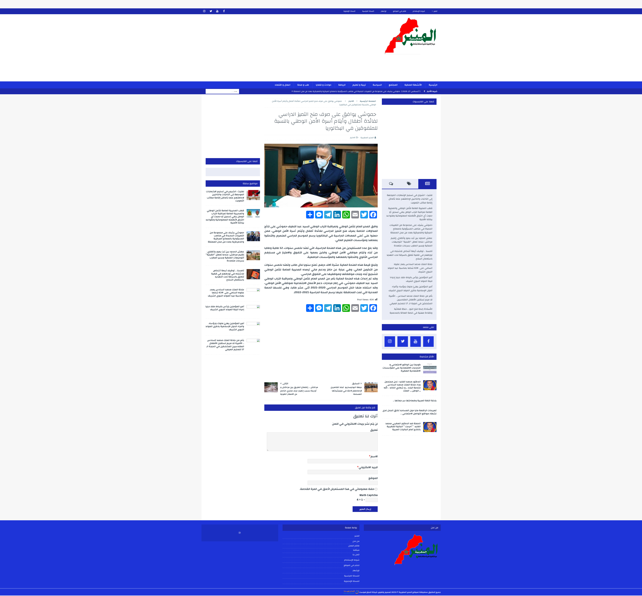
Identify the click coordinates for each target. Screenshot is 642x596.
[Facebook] (224, 11)
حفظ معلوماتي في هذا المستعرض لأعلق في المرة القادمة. (337, 489)
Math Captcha (368, 495)
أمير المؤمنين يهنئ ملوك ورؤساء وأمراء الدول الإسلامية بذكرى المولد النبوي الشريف (410, 288)
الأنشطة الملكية (413, 85)
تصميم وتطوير (384, 592)
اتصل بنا (356, 555)
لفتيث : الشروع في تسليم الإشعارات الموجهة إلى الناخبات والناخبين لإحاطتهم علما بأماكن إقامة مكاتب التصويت (409, 199)
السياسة (377, 85)
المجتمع (393, 85)
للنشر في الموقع (399, 11)
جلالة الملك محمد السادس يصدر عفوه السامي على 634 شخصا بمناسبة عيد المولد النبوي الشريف (410, 268)
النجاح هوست (365, 592)
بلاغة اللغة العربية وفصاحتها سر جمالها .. (415, 400)
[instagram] (204, 11)
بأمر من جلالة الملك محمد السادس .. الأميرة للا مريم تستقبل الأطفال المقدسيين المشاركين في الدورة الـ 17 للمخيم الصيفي (410, 300)
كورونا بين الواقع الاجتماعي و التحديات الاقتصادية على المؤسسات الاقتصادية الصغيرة (402, 368)
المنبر (435, 11)
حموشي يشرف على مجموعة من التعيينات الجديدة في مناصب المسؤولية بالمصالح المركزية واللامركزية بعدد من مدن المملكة (411, 229)
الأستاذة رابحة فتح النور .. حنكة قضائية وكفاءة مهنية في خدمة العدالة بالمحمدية (411, 311)
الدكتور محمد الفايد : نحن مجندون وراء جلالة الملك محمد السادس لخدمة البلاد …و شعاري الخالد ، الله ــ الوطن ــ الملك (402, 386)
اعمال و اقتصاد (282, 85)
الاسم (374, 456)
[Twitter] (211, 11)
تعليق (374, 430)
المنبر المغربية (367, 138)
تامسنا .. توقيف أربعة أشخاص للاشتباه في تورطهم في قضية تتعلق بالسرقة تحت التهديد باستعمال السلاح (409, 255)
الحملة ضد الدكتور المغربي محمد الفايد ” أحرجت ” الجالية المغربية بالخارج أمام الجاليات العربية (403, 426)
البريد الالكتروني (368, 467)
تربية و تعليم (359, 85)
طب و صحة (303, 85)
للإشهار (383, 11)
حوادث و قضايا (323, 85)
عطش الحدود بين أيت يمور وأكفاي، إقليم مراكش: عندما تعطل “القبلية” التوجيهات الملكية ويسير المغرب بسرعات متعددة (411, 242)
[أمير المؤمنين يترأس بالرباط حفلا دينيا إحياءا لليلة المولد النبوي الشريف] (253, 310)
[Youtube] (217, 11)
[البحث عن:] (222, 91)
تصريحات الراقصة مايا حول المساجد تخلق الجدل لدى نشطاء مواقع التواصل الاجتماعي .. (410, 412)
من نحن (355, 541)
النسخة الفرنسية (368, 11)
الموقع (373, 478)
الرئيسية (433, 85)
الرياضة (342, 85)
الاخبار (352, 138)
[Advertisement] (282, 50)
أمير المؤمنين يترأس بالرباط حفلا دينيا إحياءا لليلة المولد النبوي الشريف (411, 279)
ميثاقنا (356, 550)
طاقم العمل (353, 546)
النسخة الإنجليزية (349, 11)
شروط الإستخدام (419, 11)
